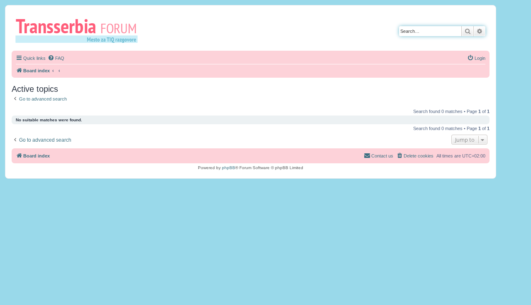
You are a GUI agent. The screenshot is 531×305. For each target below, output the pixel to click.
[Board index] (79, 30)
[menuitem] (56, 58)
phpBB (228, 167)
